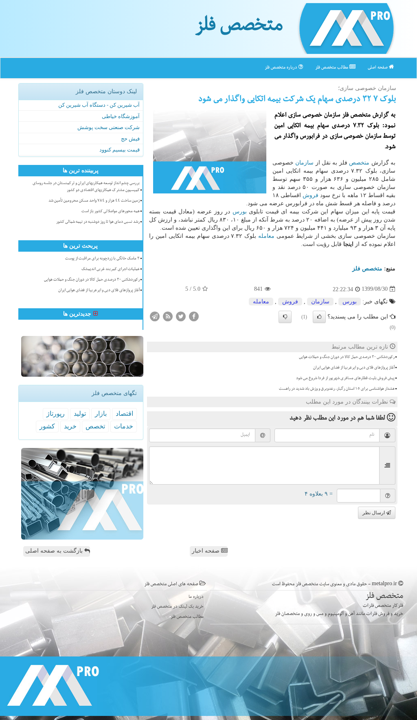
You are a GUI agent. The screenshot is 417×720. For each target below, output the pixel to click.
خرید (70, 426)
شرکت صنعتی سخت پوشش (108, 127)
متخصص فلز (239, 27)
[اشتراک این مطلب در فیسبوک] (194, 316)
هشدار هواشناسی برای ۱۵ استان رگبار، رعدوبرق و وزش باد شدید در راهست (337, 389)
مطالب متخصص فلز (332, 67)
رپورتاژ (55, 413)
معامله (266, 236)
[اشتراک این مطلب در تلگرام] (154, 316)
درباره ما (196, 597)
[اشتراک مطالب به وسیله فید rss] (167, 316)
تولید (80, 413)
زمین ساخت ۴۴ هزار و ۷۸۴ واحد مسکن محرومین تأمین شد (94, 201)
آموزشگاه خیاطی (121, 116)
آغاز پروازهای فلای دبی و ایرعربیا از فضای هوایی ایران (354, 368)
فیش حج (130, 139)
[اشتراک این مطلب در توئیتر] (181, 316)
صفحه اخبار (206, 551)
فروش (310, 195)
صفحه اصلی (378, 67)
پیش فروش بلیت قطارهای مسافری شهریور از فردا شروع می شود (345, 378)
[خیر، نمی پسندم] (285, 317)
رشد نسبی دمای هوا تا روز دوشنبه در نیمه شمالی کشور (98, 222)
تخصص (95, 426)
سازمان (304, 163)
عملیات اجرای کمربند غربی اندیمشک (110, 269)
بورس (240, 212)
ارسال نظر (374, 513)
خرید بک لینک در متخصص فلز (177, 607)
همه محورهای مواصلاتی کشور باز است (110, 211)
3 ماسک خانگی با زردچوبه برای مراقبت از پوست (102, 259)
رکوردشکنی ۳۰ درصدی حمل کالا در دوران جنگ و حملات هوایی (347, 357)
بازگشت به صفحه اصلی (54, 551)
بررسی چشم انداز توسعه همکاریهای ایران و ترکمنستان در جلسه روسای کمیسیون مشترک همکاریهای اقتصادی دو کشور (86, 187)
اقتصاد (124, 413)
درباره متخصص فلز (281, 67)
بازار (101, 413)
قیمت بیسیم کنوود (119, 150)
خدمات (123, 426)
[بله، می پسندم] (319, 317)
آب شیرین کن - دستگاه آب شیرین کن (99, 105)
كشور (47, 426)
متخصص (359, 163)
